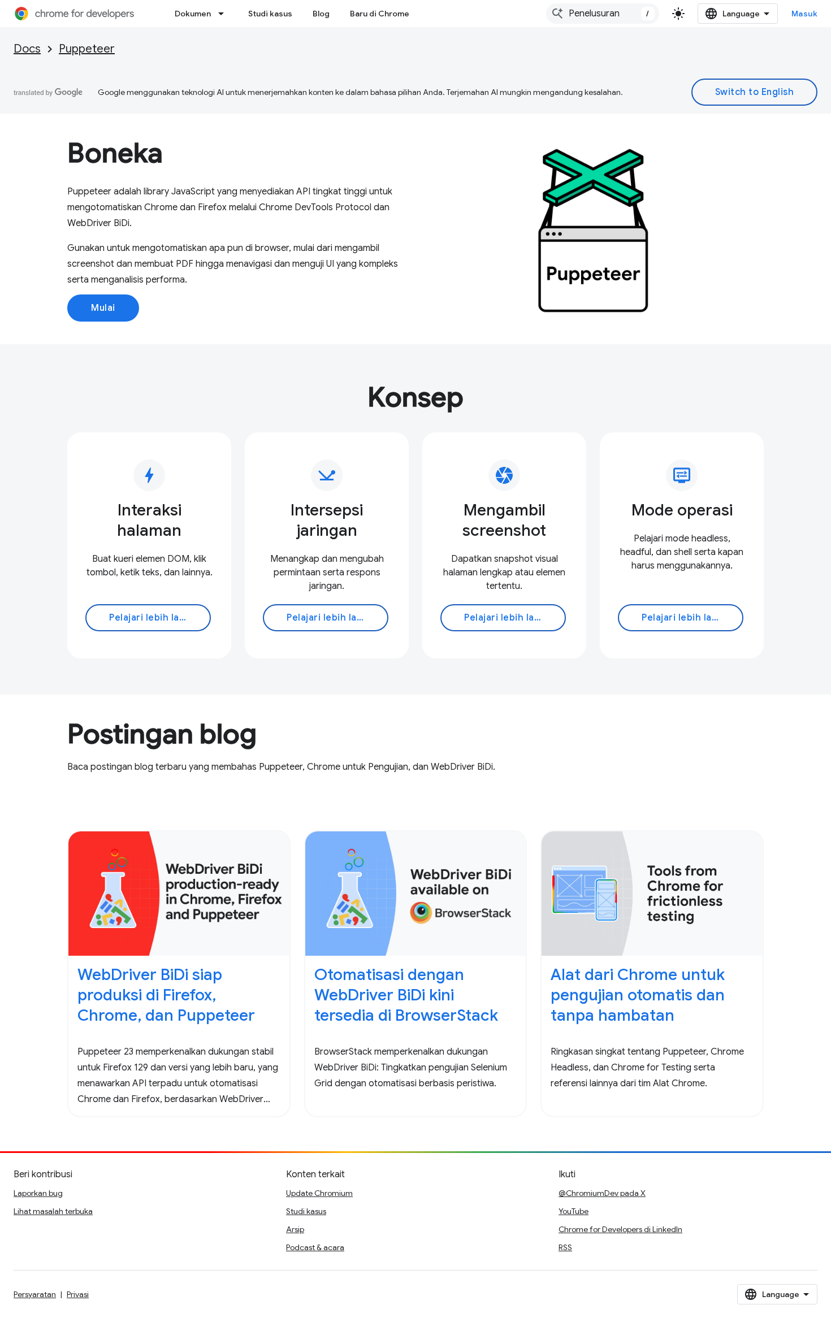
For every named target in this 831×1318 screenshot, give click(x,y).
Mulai (103, 308)
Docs (27, 49)
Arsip (295, 1229)
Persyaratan (35, 1294)
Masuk (804, 13)
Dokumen (193, 13)
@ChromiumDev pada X (602, 1193)
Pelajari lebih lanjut (153, 617)
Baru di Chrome (379, 13)
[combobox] (602, 13)
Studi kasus (270, 13)
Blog (321, 13)
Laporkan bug (38, 1193)
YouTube (573, 1211)
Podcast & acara (315, 1247)
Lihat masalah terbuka (53, 1211)
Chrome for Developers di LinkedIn (620, 1229)
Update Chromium (319, 1193)
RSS (565, 1247)
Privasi (78, 1294)
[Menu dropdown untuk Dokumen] (224, 13)
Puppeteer (87, 49)
